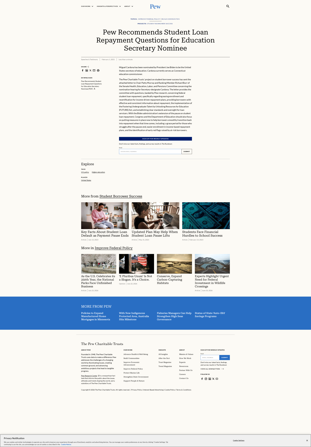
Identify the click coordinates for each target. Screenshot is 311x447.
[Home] (102, 343)
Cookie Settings (238, 440)
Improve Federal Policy (114, 248)
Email (120, 147)
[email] (94, 70)
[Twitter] (213, 379)
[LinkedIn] (209, 378)
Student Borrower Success (120, 196)
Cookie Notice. (66, 444)
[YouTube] (216, 378)
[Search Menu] (228, 6)
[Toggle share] (222, 64)
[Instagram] (205, 378)
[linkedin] (86, 70)
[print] (98, 70)
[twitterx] (90, 70)
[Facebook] (202, 378)
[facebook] (82, 70)
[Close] (307, 440)
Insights (162, 350)
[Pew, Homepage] (155, 6)
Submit (187, 151)
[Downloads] (228, 64)
